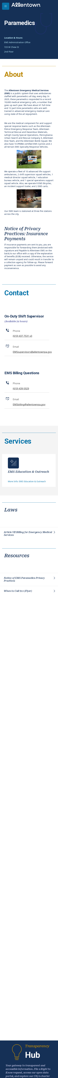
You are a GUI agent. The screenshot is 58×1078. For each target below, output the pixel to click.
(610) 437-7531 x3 (22, 336)
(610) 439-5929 (21, 388)
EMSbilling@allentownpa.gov (29, 404)
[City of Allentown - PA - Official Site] (25, 4)
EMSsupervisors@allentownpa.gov (32, 352)
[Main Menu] (5, 6)
